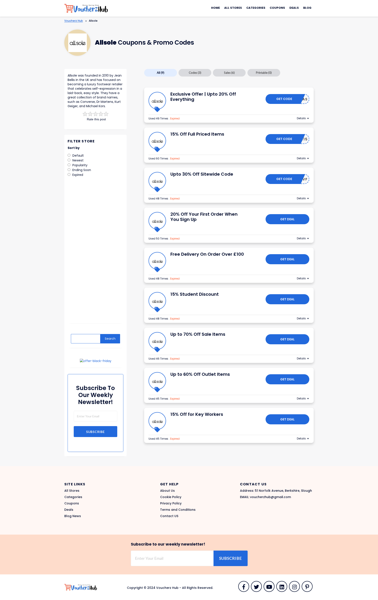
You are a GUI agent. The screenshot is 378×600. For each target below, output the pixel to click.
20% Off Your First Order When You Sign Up (204, 216)
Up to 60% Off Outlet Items (200, 374)
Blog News (72, 516)
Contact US (169, 516)
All (160, 72)
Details (301, 118)
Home (215, 8)
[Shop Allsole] (77, 42)
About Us (167, 490)
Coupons (277, 8)
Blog (307, 8)
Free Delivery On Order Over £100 (207, 254)
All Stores (233, 8)
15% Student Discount (194, 294)
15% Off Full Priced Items (197, 134)
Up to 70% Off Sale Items (197, 334)
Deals (294, 8)
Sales (229, 72)
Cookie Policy (170, 497)
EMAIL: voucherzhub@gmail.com (265, 497)
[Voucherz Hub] (86, 8)
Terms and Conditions (178, 509)
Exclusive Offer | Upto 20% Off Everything (203, 96)
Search (110, 338)
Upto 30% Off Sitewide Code (201, 174)
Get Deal (287, 219)
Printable (264, 72)
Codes (195, 72)
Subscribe (95, 432)
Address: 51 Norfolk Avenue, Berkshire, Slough (276, 490)
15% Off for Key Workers (196, 414)
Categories (255, 8)
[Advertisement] (95, 253)
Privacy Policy (171, 503)
